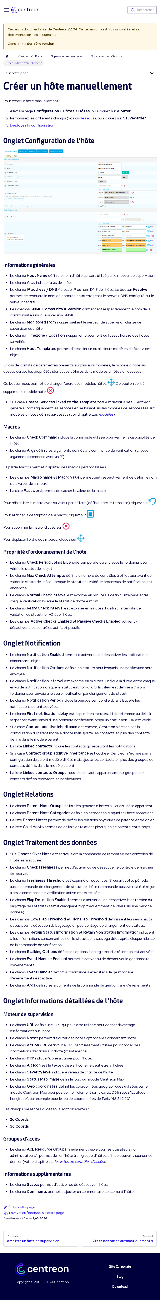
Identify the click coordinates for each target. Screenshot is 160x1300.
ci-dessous (84, 118)
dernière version (40, 43)
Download (120, 1287)
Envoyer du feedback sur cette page (36, 1213)
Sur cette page (17, 73)
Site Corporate (120, 1267)
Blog (120, 1277)
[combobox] (142, 10)
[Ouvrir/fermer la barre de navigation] (6, 10)
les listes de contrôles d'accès (79, 1161)
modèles (106, 414)
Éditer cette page (22, 1207)
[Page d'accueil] (7, 56)
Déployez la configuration (32, 125)
